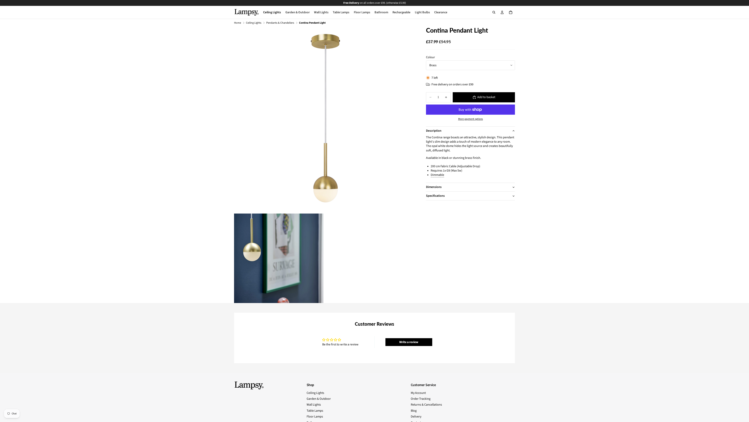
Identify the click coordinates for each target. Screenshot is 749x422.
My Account (418, 393)
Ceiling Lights (253, 23)
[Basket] (510, 12)
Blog (414, 411)
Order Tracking (420, 399)
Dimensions (434, 187)
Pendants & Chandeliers (280, 23)
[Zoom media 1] (325, 118)
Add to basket (486, 97)
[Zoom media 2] (278, 258)
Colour (430, 57)
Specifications (435, 196)
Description (433, 131)
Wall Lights (314, 404)
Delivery (416, 416)
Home (237, 23)
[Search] (494, 12)
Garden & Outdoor (319, 399)
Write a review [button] (408, 342)
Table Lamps (315, 411)
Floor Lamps (315, 416)
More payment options (470, 119)
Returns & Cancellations (426, 404)
